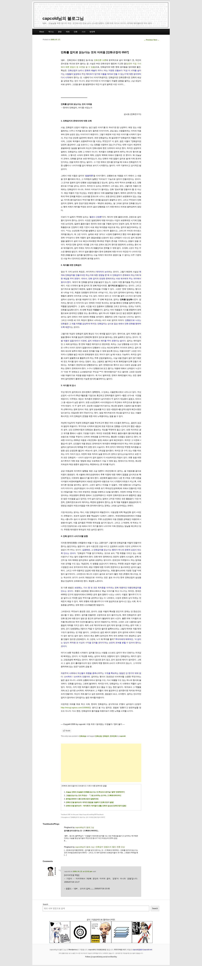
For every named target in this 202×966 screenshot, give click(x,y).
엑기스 (51, 32)
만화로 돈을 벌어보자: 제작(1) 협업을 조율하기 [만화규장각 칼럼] (90, 802)
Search (45, 904)
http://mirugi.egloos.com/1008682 (75, 707)
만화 (75, 32)
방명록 (92, 32)
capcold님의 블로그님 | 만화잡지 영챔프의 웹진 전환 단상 (100, 847)
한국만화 (113, 736)
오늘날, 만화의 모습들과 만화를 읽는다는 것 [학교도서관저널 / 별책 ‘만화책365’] (95, 792)
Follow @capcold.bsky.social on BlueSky (101, 957)
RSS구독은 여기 (120, 950)
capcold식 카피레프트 (96, 950)
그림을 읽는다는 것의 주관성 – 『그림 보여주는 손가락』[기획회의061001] (93, 795)
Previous (148, 40)
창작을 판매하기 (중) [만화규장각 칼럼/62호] (82, 799)
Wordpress (72, 950)
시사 (83, 32)
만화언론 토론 (100, 60)
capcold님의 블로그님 (63, 18)
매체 (68, 32)
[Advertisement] (101, 763)
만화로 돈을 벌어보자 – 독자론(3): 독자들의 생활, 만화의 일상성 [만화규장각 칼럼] (96, 806)
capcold (122, 736)
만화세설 (82, 736)
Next (156, 40)
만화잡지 (106, 736)
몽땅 (60, 32)
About (41, 32)
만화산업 (98, 736)
